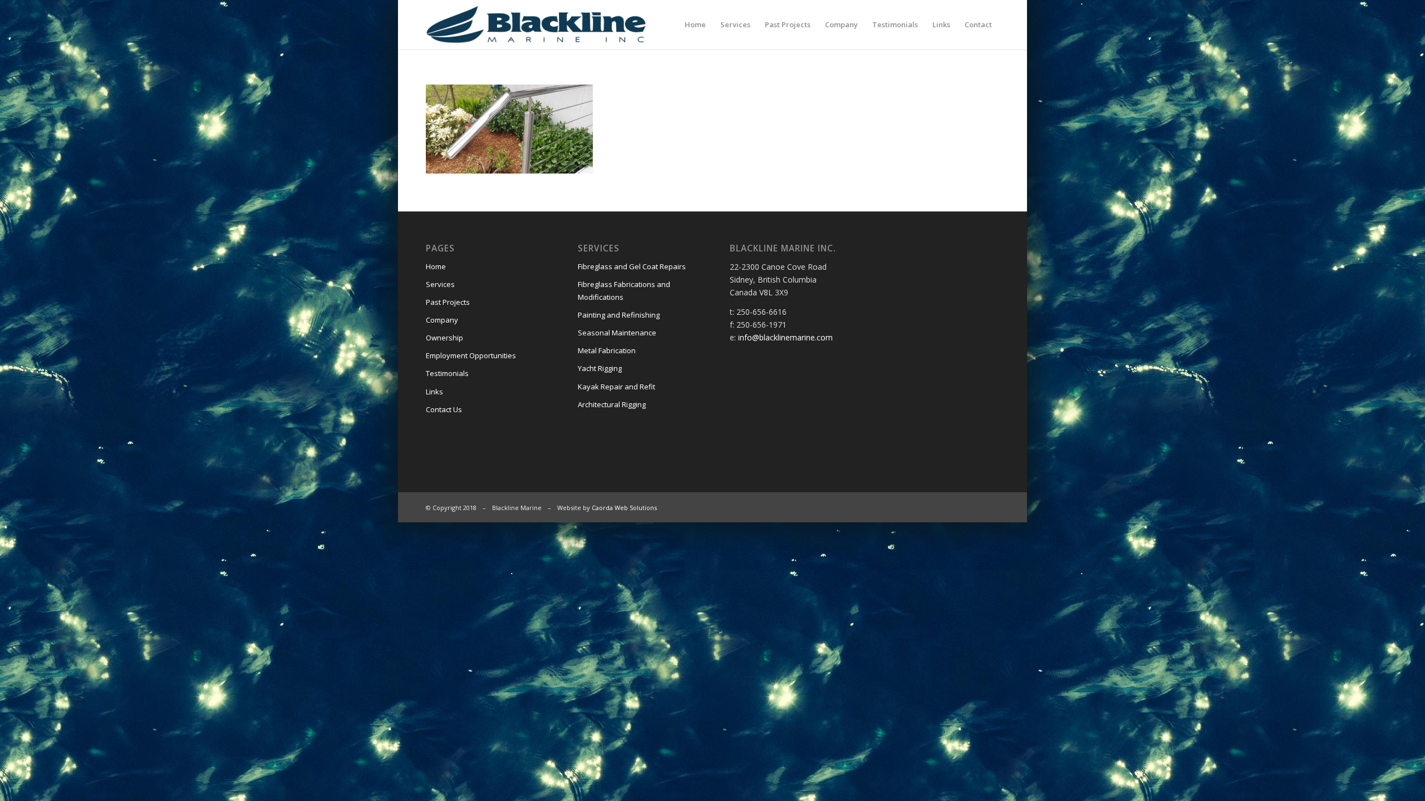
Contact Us (444, 409)
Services (440, 284)
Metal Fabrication (607, 350)
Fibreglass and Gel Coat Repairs (632, 266)
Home (436, 266)
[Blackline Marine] (560, 24)
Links (434, 392)
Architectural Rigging (612, 404)
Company (442, 320)
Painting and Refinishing (619, 315)
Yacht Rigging (600, 368)
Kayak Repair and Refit (616, 387)
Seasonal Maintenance (617, 333)
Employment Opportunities (471, 355)
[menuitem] (695, 24)
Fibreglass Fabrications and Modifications (624, 290)
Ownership (444, 338)
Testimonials (447, 373)
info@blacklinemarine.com (785, 337)
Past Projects (448, 302)
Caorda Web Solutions (624, 507)
